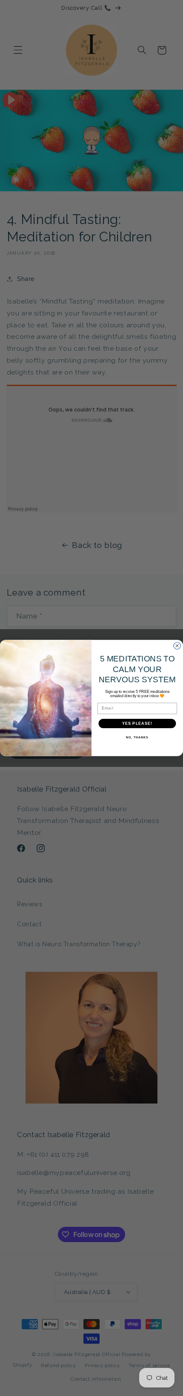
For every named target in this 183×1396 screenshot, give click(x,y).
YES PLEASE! (137, 723)
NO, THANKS (137, 737)
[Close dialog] (177, 646)
